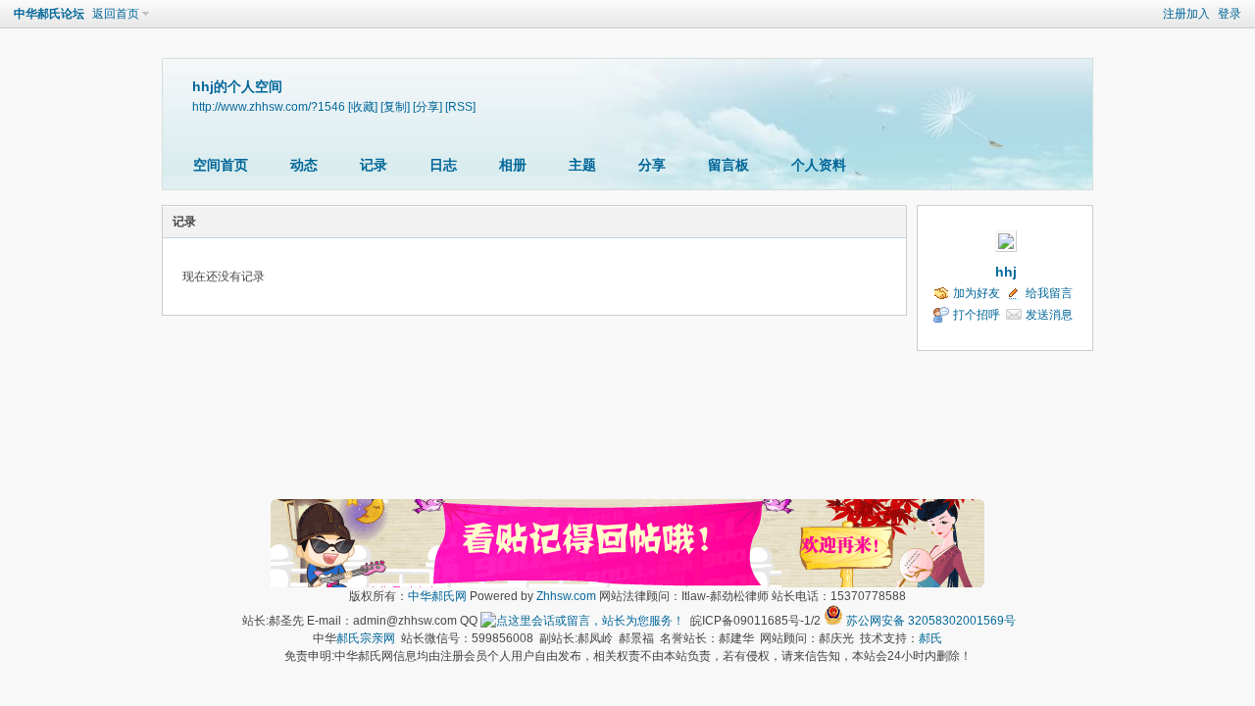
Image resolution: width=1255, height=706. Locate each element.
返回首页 (115, 14)
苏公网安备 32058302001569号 (931, 621)
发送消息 (1049, 315)
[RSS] (460, 106)
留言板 (728, 165)
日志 (443, 165)
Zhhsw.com (566, 596)
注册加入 (1186, 14)
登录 (1229, 14)
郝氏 (930, 638)
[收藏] (362, 106)
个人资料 (818, 165)
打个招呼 (976, 315)
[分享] (427, 106)
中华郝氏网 (437, 596)
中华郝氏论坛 (49, 14)
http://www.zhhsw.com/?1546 (268, 106)
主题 (582, 165)
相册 (513, 165)
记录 (373, 165)
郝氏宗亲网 (365, 638)
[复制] (395, 106)
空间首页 (220, 165)
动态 (304, 165)
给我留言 (1049, 293)
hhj (1006, 271)
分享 (652, 165)
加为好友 (976, 293)
